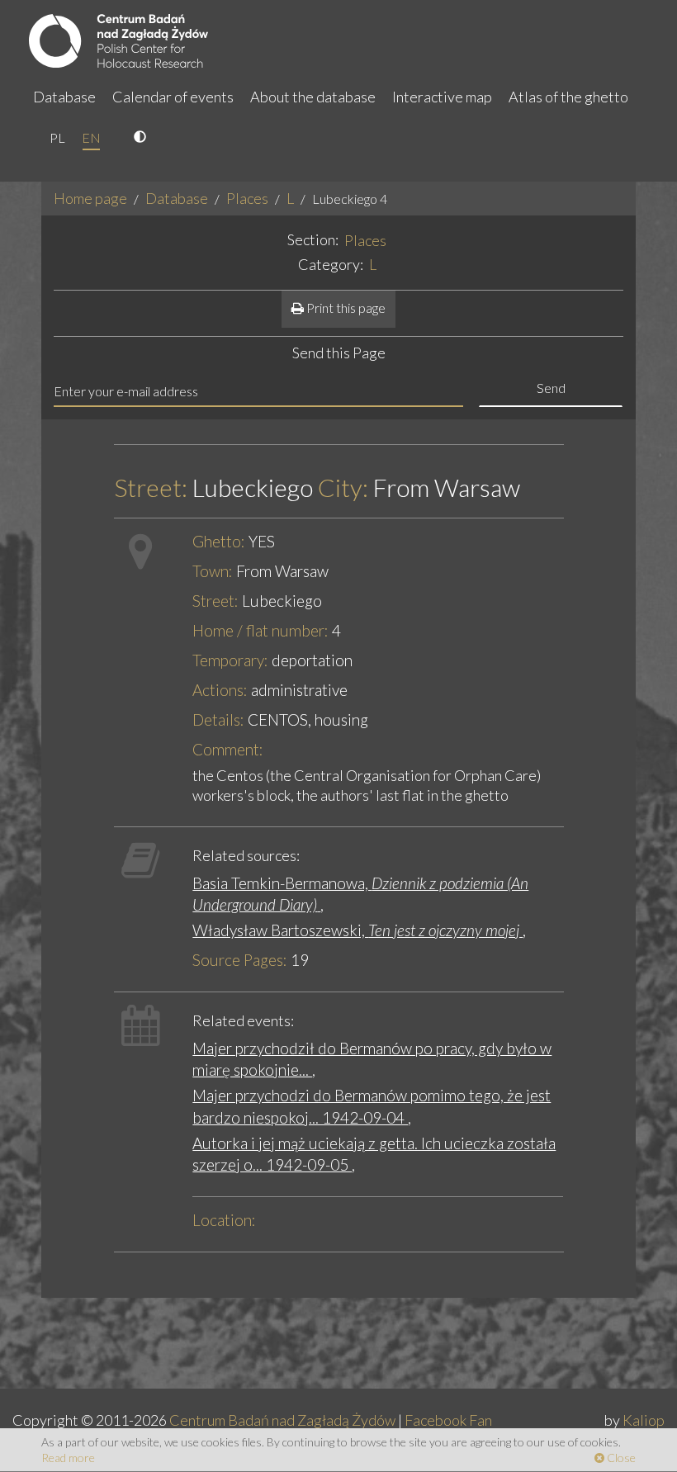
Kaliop (644, 1420)
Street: (150, 487)
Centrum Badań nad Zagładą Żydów (282, 1420)
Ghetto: (218, 541)
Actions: (220, 689)
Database (64, 97)
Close (620, 1458)
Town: (212, 570)
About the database (313, 97)
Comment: (227, 749)
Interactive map (442, 97)
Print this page (345, 307)
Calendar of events (173, 97)
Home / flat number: (260, 630)
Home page (90, 198)
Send (551, 387)
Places (247, 198)
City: (343, 487)
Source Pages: (239, 959)
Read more (68, 1458)
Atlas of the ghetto (568, 97)
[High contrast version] (142, 138)
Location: (224, 1219)
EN (91, 137)
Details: (218, 719)
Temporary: (230, 660)
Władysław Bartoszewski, (357, 930)
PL (57, 137)
